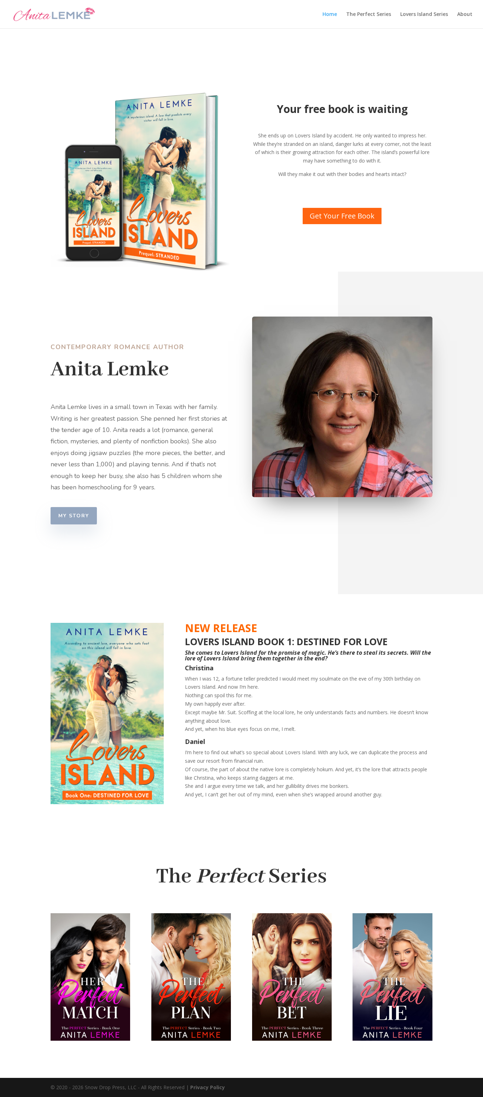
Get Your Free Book (342, 216)
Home (329, 14)
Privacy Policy (207, 1087)
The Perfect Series (368, 14)
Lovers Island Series (424, 14)
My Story (73, 515)
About (464, 14)
